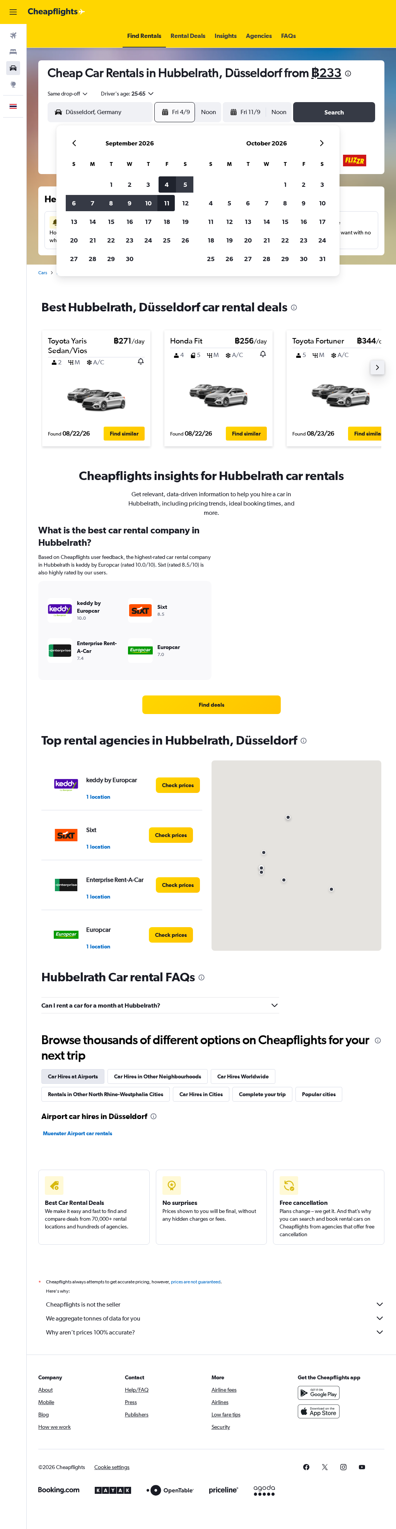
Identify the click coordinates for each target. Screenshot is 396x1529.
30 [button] (129, 258)
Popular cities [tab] (319, 1094)
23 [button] (129, 240)
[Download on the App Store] (319, 1411)
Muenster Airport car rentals (77, 1133)
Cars (42, 272)
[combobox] (68, 93)
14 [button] (92, 221)
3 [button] (148, 184)
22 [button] (111, 240)
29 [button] (111, 258)
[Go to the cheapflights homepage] (56, 12)
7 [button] (92, 203)
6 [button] (74, 203)
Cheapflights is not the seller (83, 1304)
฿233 (326, 72)
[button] (13, 12)
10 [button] (148, 203)
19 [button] (185, 221)
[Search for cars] (13, 68)
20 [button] (74, 240)
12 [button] (185, 203)
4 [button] (167, 184)
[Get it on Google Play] (319, 1393)
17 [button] (148, 221)
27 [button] (74, 258)
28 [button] (92, 258)
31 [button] (322, 258)
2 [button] (129, 184)
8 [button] (111, 203)
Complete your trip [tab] (262, 1094)
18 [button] (167, 221)
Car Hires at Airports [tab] (73, 1076)
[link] (211, 704)
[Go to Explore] (13, 84)
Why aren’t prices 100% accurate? (90, 1332)
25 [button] (167, 240)
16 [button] (129, 221)
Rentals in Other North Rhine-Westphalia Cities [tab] (105, 1094)
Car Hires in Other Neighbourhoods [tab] (157, 1076)
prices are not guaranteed (195, 1282)
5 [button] (185, 184)
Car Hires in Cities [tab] (201, 1094)
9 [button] (129, 203)
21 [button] (92, 240)
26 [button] (185, 240)
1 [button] (111, 184)
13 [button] (74, 221)
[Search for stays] (13, 52)
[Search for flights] (13, 35)
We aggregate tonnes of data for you (93, 1318)
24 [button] (148, 240)
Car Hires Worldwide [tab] (243, 1076)
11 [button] (166, 203)
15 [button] (111, 221)
